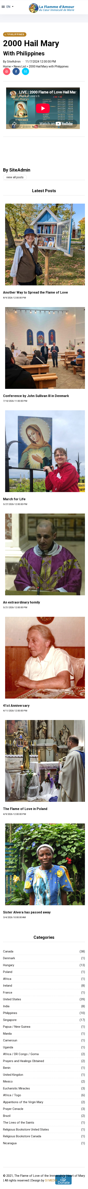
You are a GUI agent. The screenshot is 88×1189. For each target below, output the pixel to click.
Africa (7, 979)
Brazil (6, 1116)
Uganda (8, 1047)
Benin (6, 1068)
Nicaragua (10, 1143)
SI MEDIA (51, 1180)
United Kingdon (13, 1075)
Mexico (8, 1081)
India (6, 1006)
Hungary (8, 965)
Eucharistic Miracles (16, 1088)
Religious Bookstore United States (26, 1129)
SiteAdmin (14, 61)
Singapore (10, 1020)
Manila (7, 1033)
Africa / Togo (12, 1095)
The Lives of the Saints (18, 1122)
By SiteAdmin (16, 170)
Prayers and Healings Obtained (23, 1061)
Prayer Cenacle (13, 1109)
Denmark (9, 958)
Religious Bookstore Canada (22, 1136)
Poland (7, 972)
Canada (8, 951)
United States (12, 999)
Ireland (7, 985)
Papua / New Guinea (16, 1027)
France (7, 992)
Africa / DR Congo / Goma (21, 1054)
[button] (10, 7)
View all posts (15, 177)
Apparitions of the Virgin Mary (23, 1102)
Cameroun (10, 1040)
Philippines (10, 1013)
